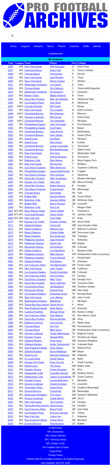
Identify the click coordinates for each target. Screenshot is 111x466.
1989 (10, 290)
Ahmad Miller (57, 337)
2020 (10, 402)
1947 (10, 106)
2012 (10, 373)
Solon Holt (55, 70)
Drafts (86, 46)
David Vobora (57, 359)
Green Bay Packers (35, 99)
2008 (10, 359)
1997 (10, 319)
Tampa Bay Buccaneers (37, 304)
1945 (10, 99)
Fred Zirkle (55, 218)
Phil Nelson (56, 261)
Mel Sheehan (57, 113)
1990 (10, 294)
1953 (10, 139)
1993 (10, 304)
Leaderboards (55, 53)
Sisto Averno (56, 131)
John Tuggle (56, 268)
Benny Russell (57, 203)
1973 (10, 232)
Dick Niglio (55, 193)
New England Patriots (36, 308)
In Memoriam (55, 427)
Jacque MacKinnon (60, 171)
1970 (10, 222)
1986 (10, 279)
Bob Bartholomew (59, 149)
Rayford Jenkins (58, 222)
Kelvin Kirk (55, 243)
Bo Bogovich (56, 92)
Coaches (74, 46)
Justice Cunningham (60, 377)
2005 (10, 348)
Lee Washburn (57, 250)
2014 (10, 380)
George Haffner (58, 200)
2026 (10, 423)
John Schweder (58, 124)
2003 (10, 341)
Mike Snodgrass (58, 178)
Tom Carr (54, 207)
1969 (10, 218)
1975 (10, 240)
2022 (10, 409)
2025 (10, 420)
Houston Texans (33, 337)
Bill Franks (55, 106)
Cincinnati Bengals (34, 214)
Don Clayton (56, 110)
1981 (10, 261)
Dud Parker (56, 128)
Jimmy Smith (56, 214)
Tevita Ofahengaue (59, 333)
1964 (10, 189)
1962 (10, 175)
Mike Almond (56, 254)
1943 (10, 92)
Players (61, 46)
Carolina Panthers (34, 312)
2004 (10, 344)
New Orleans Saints (35, 211)
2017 (10, 391)
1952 (10, 135)
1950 (10, 128)
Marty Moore (56, 308)
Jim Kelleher (56, 247)
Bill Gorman (56, 164)
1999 (10, 326)
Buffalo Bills (31, 196)
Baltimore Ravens (34, 322)
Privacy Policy (55, 455)
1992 (10, 301)
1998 (10, 322)
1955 (10, 146)
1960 (10, 164)
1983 (10, 268)
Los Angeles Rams (34, 103)
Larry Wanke (56, 297)
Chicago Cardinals (34, 117)
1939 (10, 77)
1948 (10, 113)
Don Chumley (57, 276)
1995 (10, 312)
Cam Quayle (56, 322)
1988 (10, 286)
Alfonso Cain (56, 229)
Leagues (25, 46)
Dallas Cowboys (33, 229)
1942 (10, 88)
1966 (10, 203)
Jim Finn (54, 326)
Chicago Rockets (33, 106)
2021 (10, 405)
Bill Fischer (56, 117)
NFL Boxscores (55, 431)
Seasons (38, 46)
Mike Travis (56, 279)
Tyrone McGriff (57, 258)
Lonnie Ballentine (59, 380)
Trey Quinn (55, 395)
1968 (10, 214)
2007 (10, 355)
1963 (10, 182)
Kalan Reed (56, 387)
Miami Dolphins (33, 232)
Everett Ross (56, 290)
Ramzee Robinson (59, 355)
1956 (10, 149)
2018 (10, 395)
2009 (10, 362)
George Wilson (57, 196)
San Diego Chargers (35, 167)
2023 (10, 413)
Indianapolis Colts (34, 373)
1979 (10, 254)
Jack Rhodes (56, 77)
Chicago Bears (32, 74)
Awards (97, 46)
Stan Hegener (57, 240)
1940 (10, 81)
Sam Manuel (56, 315)
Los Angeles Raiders (35, 272)
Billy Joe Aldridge (59, 99)
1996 (10, 315)
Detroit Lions (31, 139)
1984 (10, 272)
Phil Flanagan (57, 66)
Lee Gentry (55, 85)
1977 (10, 247)
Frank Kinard (56, 189)
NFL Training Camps (55, 439)
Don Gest (55, 153)
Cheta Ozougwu (58, 369)
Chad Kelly (55, 391)
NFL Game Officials (56, 435)
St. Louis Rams (32, 359)
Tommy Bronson (58, 157)
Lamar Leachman (59, 146)
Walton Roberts (58, 95)
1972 (10, 229)
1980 (10, 258)
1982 (10, 265)
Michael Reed (57, 312)
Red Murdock (57, 423)
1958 (10, 157)
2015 (10, 384)
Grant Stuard (56, 405)
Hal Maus (55, 139)
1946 (10, 103)
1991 (10, 297)
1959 (10, 160)
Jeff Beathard (57, 286)
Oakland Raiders (33, 225)
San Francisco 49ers (35, 265)
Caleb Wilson (57, 398)
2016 (10, 387)
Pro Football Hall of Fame (55, 447)
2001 (10, 333)
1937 (10, 70)
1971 (10, 225)
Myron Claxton (57, 81)
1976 (10, 243)
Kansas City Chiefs (34, 182)
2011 (10, 369)
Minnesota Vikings (34, 247)
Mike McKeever (58, 167)
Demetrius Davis (58, 294)
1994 (10, 308)
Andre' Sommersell (60, 344)
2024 (10, 416)
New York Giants (33, 66)
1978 (10, 250)
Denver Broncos (33, 391)
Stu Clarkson (56, 88)
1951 (10, 131)
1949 (10, 121)
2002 (10, 337)
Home (13, 46)
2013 (10, 377)
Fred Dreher (56, 74)
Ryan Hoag (56, 341)
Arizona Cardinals (34, 333)
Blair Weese (56, 160)
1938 (10, 74)
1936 (10, 66)
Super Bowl (56, 451)
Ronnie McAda (57, 319)
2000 (10, 330)
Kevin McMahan (58, 351)
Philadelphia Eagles (35, 124)
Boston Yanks (32, 95)
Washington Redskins (36, 85)
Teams (50, 46)
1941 (10, 85)
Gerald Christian (58, 384)
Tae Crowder (56, 402)
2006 (10, 351)
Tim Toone (55, 366)
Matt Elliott (55, 301)
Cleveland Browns (34, 113)
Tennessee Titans (34, 387)
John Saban (56, 135)
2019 (10, 398)
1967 (10, 211)
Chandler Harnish (59, 373)
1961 (10, 167)
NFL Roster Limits (55, 443)
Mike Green (56, 330)
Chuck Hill (55, 225)
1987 (10, 283)
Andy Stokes (56, 348)
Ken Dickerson (57, 236)
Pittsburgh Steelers (34, 240)
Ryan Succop (57, 362)
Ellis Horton (56, 142)
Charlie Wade (57, 232)
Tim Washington (58, 265)
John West (55, 103)
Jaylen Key (55, 416)
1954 (10, 142)
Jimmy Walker (57, 211)
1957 (10, 153)
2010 (10, 366)
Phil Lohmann (57, 175)
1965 (10, 196)
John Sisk (55, 182)
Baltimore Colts (32, 160)
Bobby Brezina (57, 185)
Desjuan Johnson (59, 413)
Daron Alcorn (56, 304)
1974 (10, 236)
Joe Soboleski (57, 121)
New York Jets (32, 218)
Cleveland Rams (33, 70)
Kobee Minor (56, 420)
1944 (10, 95)
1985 (10, 276)
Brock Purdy (56, 409)
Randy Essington (59, 272)
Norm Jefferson (58, 283)
